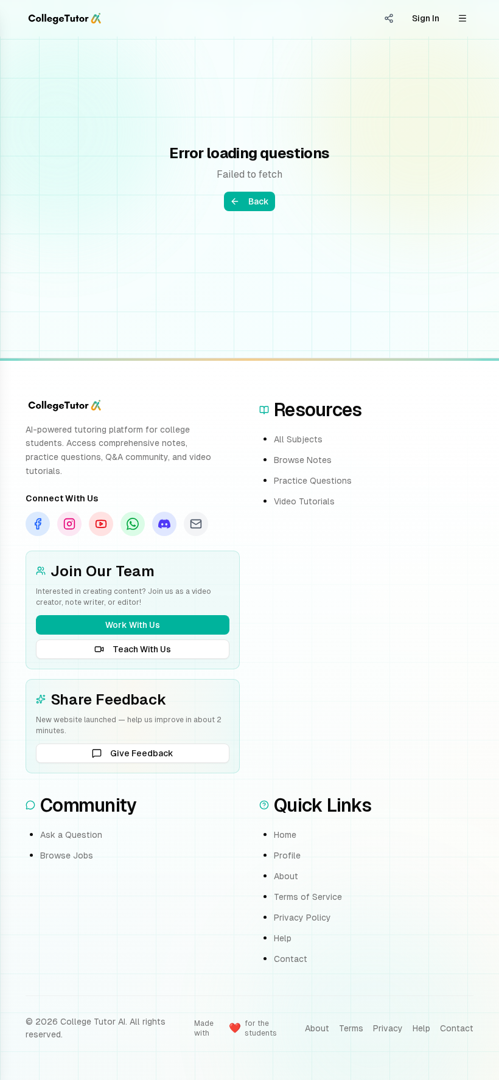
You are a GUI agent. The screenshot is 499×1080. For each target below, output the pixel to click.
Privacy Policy (302, 917)
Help (282, 938)
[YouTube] (101, 524)
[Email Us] (196, 524)
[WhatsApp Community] (132, 524)
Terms (351, 1028)
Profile (287, 855)
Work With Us (132, 625)
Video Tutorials (304, 501)
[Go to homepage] (64, 18)
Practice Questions (313, 481)
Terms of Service (308, 897)
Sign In (425, 18)
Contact (290, 959)
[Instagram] (69, 524)
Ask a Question (71, 835)
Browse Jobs (66, 855)
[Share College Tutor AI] (389, 18)
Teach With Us (142, 649)
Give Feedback (141, 753)
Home (285, 835)
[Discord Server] (164, 524)
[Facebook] (38, 524)
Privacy (388, 1028)
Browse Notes (303, 460)
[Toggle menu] (462, 18)
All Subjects (298, 439)
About (286, 876)
